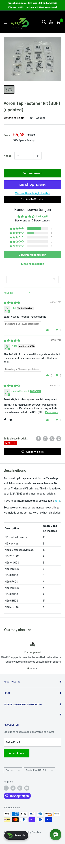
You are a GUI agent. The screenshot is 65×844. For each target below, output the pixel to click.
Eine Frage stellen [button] (32, 263)
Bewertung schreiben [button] (32, 254)
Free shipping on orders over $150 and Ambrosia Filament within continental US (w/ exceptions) (32, 5)
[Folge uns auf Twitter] (13, 788)
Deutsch (10, 770)
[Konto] (51, 22)
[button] (17, 228)
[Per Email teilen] (58, 438)
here (57, 500)
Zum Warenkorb (32, 173)
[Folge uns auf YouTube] (26, 788)
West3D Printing (14, 118)
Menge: (8, 155)
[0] (58, 22)
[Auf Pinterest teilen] (45, 438)
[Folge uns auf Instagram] (19, 788)
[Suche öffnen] (44, 22)
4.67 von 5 (42, 216)
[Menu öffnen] (5, 22)
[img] (12, 302)
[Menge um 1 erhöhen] (37, 156)
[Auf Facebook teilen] (38, 438)
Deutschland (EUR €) (36, 770)
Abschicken (16, 753)
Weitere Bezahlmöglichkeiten (32, 193)
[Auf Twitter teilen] (52, 438)
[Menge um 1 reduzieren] (18, 156)
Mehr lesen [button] (51, 412)
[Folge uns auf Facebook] (6, 788)
